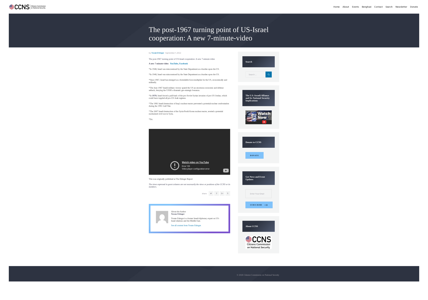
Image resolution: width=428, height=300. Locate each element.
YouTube (174, 63)
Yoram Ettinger (157, 53)
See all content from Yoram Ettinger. (186, 225)
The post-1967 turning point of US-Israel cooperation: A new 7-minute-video (182, 59)
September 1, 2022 (173, 53)
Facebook (183, 63)
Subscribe (256, 205)
